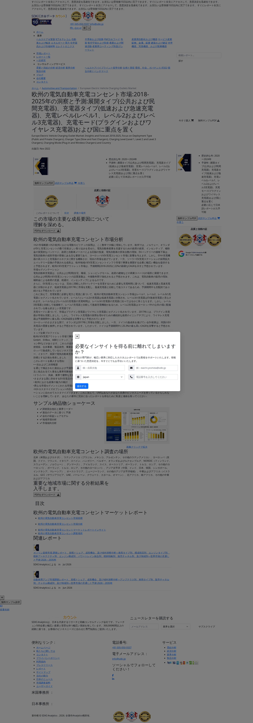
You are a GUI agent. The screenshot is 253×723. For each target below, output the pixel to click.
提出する (81, 386)
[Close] (77, 336)
